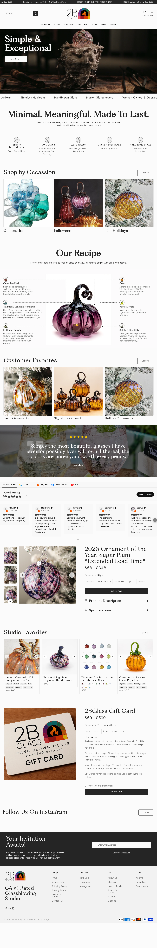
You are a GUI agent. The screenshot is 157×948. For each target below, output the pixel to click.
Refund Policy (59, 882)
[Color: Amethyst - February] (86, 684)
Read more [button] (40, 532)
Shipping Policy (59, 886)
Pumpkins (69, 24)
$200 (105, 731)
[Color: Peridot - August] (106, 684)
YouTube (84, 877)
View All (145, 172)
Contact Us (57, 900)
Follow (146, 812)
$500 (123, 731)
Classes (112, 900)
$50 (88, 731)
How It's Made (115, 886)
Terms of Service (56, 895)
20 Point (90, 581)
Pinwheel (120, 581)
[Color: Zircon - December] (89, 687)
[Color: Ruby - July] (103, 684)
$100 (96, 731)
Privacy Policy (59, 890)
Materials (112, 882)
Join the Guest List (121, 852)
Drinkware (45, 24)
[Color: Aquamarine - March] (89, 684)
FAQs (54, 877)
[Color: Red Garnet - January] (82, 684)
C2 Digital (46, 919)
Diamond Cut (104, 581)
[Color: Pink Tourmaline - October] (82, 687)
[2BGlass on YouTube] (9, 908)
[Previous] (22, 575)
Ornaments (83, 24)
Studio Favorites (26, 633)
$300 (114, 731)
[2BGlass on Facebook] (6, 908)
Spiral (130, 581)
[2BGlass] (78, 13)
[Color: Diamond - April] (93, 684)
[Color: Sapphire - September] (110, 684)
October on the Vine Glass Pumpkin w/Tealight (132, 679)
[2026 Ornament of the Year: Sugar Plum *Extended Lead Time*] (47, 575)
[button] (2, 520)
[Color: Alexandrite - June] (99, 684)
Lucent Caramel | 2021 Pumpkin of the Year (20, 679)
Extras (95, 24)
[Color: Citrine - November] (86, 687)
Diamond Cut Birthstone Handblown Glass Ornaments (97, 679)
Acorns (57, 24)
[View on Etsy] (5, 509)
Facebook (85, 882)
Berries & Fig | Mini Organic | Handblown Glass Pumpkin (57, 679)
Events (104, 24)
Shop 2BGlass (15, 59)
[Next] (72, 575)
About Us (112, 877)
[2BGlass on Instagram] (13, 908)
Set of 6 (141, 581)
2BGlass (13, 919)
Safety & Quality (112, 891)
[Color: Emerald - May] (96, 684)
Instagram (85, 886)
